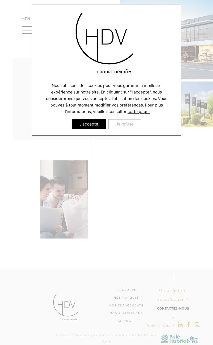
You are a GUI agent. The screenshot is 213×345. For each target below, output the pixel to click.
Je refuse (125, 124)
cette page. (139, 111)
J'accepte (88, 124)
